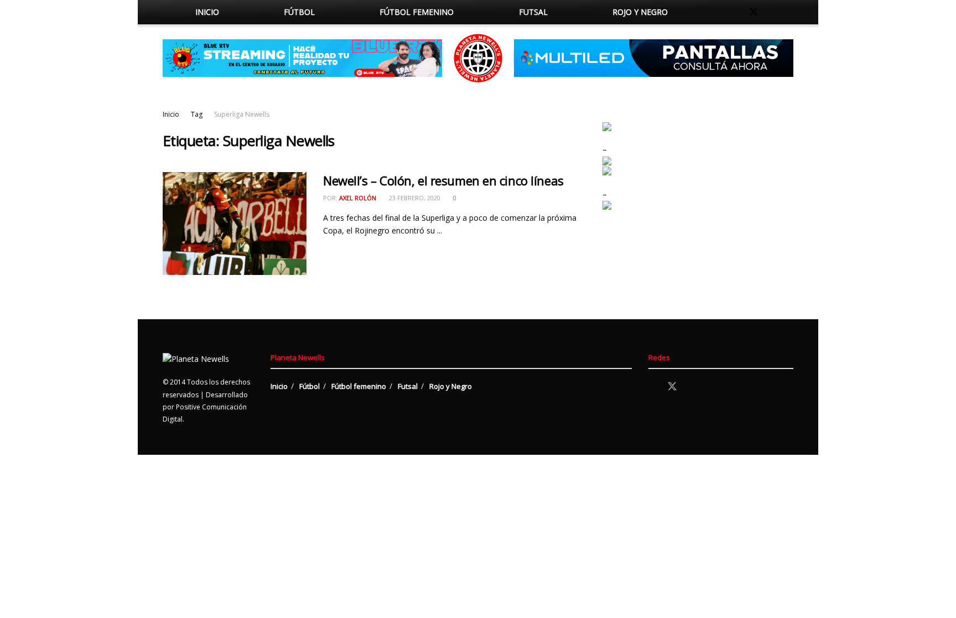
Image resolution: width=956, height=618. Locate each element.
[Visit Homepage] (478, 58)
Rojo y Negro (640, 12)
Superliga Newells (241, 114)
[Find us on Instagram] (772, 12)
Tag (196, 114)
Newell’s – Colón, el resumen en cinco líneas (443, 180)
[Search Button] (712, 12)
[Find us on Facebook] (734, 12)
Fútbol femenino (417, 12)
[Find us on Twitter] (753, 12)
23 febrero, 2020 (413, 198)
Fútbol (299, 12)
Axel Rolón (357, 198)
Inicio (207, 12)
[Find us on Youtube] (790, 12)
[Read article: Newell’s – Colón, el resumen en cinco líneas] (234, 223)
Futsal (533, 12)
